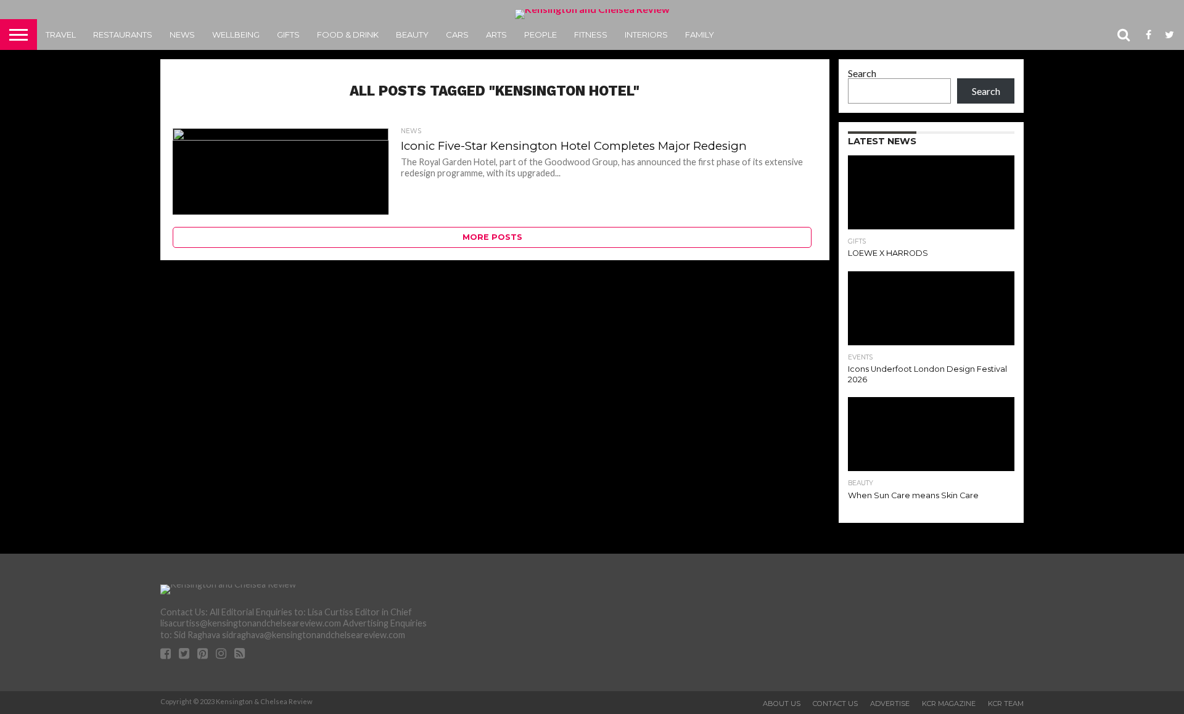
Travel (61, 34)
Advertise (890, 703)
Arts (496, 34)
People (540, 34)
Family (699, 34)
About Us (781, 703)
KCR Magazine (949, 703)
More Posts (492, 237)
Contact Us (835, 703)
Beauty (412, 34)
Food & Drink (348, 34)
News (182, 34)
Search (862, 73)
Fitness (590, 34)
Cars (457, 34)
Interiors (646, 34)
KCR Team (1006, 703)
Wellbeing (236, 34)
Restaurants (122, 34)
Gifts (288, 34)
